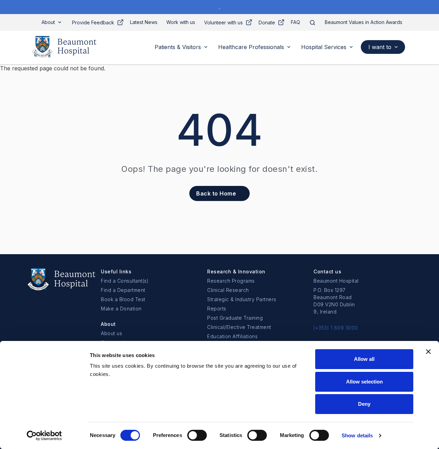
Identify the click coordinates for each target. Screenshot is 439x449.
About (48, 22)
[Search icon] (312, 22)
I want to (379, 47)
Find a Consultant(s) (125, 281)
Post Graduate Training (235, 318)
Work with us (180, 22)
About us (111, 333)
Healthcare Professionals (251, 47)
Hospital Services (323, 47)
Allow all (364, 359)
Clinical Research (228, 290)
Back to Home (216, 193)
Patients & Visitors (178, 47)
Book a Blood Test (123, 299)
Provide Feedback (93, 22)
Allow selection (364, 382)
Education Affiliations (232, 336)
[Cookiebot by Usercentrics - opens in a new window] (44, 435)
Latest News (143, 22)
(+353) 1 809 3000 (335, 328)
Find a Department (123, 290)
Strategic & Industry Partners (241, 299)
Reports (216, 308)
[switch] (197, 435)
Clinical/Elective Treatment (239, 327)
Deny (364, 404)
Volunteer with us (223, 22)
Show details (357, 435)
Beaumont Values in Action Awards (363, 22)
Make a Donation (121, 308)
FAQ (295, 22)
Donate (267, 22)
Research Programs (231, 281)
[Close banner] (428, 351)
